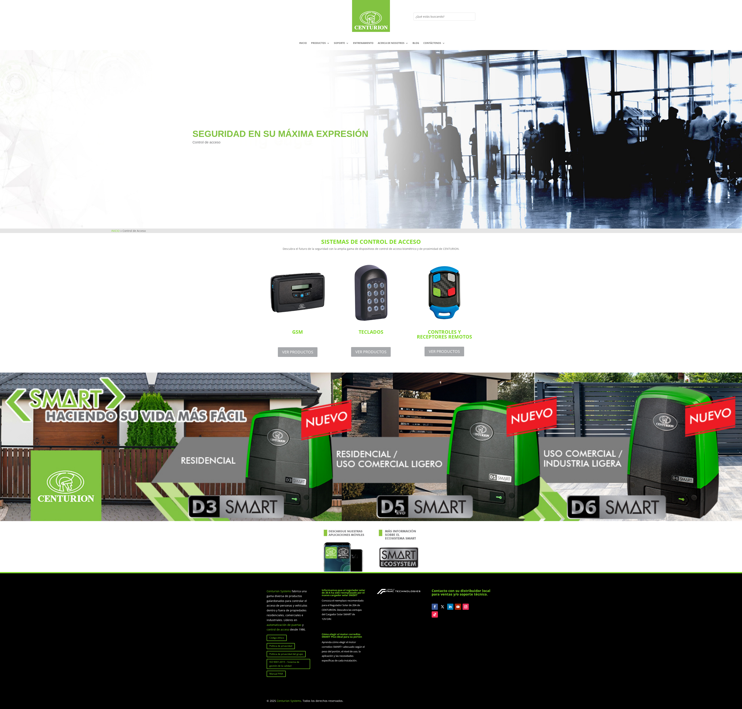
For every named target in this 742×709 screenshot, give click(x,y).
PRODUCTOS (318, 43)
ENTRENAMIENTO (363, 43)
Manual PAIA (276, 673)
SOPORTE (339, 43)
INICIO (303, 43)
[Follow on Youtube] (458, 607)
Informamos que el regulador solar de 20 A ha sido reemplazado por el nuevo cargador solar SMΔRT (343, 592)
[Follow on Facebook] (435, 607)
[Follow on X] (442, 607)
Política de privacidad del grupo (286, 654)
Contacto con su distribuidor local (461, 590)
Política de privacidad (280, 646)
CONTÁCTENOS (432, 43)
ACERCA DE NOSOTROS (391, 43)
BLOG (416, 43)
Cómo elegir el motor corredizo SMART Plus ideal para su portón (342, 635)
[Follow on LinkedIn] (450, 607)
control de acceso (278, 629)
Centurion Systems (279, 591)
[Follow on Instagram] (466, 607)
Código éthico (276, 637)
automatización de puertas (284, 625)
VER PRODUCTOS (297, 352)
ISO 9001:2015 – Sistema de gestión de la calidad (284, 663)
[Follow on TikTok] (435, 614)
